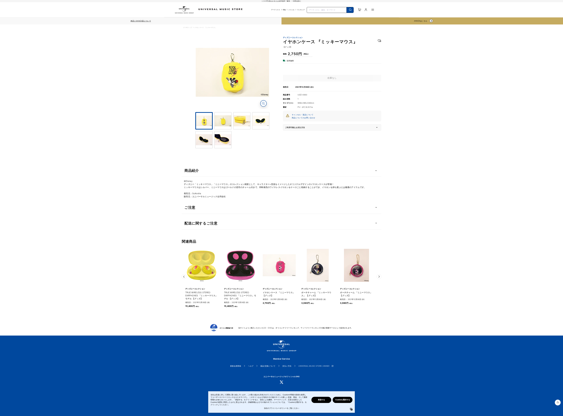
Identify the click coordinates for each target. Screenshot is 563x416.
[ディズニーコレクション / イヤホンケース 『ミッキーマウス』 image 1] (232, 72)
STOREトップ (187, 27)
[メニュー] (372, 9)
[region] (141, 20)
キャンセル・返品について (302, 115)
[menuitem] (232, 132)
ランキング (301, 10)
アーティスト (275, 10)
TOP (558, 403)
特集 (284, 10)
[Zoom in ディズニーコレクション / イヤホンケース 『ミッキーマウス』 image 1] (263, 103)
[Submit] (350, 10)
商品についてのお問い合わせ (303, 118)
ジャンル (291, 10)
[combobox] (330, 10)
